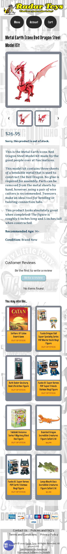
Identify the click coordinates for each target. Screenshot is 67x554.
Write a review (33, 278)
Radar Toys (30, 544)
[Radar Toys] (33, 13)
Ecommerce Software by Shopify (34, 552)
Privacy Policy (49, 534)
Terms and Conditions (23, 534)
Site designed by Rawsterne (33, 550)
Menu (17, 22)
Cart (50, 22)
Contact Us (20, 530)
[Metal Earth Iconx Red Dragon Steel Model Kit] (24, 118)
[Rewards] (8, 545)
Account (34, 22)
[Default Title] (33, 80)
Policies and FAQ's (42, 530)
